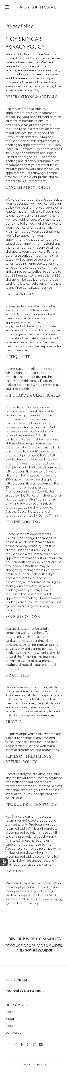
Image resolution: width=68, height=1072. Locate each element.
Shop (9, 1011)
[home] (37, 7)
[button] (7, 7)
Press (9, 1025)
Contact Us (13, 1032)
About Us (11, 1018)
